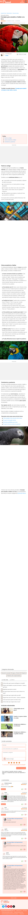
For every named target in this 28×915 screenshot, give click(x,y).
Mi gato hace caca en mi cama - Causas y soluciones (14, 697)
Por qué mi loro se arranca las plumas (11, 424)
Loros (6, 55)
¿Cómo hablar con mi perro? (19, 709)
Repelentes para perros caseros (9, 689)
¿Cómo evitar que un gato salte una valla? (12, 695)
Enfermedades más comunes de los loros (12, 418)
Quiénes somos (18, 910)
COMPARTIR (22, 2)
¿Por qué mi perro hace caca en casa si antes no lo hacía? (14, 692)
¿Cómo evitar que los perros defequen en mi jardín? (14, 683)
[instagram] (6, 906)
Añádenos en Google (22, 54)
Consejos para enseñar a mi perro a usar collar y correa (13, 89)
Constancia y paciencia (10, 142)
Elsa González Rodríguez (8, 23)
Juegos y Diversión (16, 673)
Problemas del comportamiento (14, 676)
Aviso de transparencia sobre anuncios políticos (10, 913)
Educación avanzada (6, 673)
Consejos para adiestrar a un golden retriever (20, 733)
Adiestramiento (9, 13)
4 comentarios (17, 20)
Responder (3, 789)
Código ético (22, 913)
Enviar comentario (21, 768)
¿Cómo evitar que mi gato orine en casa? (11, 702)
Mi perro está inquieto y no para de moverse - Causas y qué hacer (14, 686)
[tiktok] (14, 906)
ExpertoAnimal (3, 13)
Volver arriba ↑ (14, 898)
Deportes (24, 673)
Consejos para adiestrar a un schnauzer (20, 725)
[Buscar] (26, 2)
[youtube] (8, 906)
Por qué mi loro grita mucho (9, 420)
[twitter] (3, 906)
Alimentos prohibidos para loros (10, 422)
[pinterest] (11, 906)
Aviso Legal (25, 910)
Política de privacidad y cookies (7, 912)
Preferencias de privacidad (18, 912)
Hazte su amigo (8, 138)
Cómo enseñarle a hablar (10, 140)
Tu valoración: (5, 765)
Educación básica (16, 13)
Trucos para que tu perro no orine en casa (12, 700)
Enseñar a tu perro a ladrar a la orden (20, 717)
